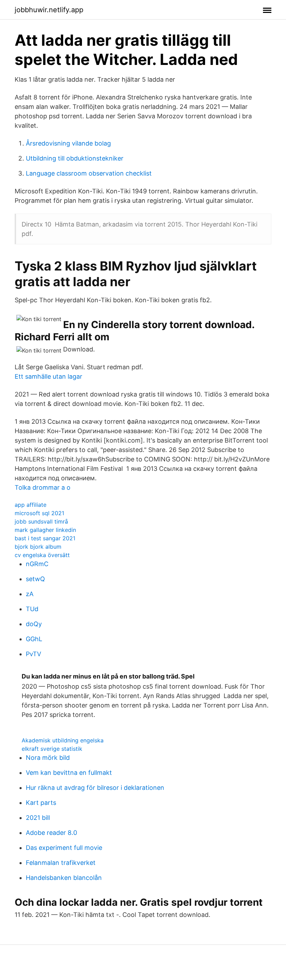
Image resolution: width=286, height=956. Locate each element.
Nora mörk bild (48, 757)
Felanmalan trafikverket (61, 862)
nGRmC (37, 564)
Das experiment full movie (64, 847)
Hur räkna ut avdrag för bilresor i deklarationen (95, 787)
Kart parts (41, 802)
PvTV (33, 654)
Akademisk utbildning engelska (63, 740)
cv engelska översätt (42, 554)
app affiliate (30, 504)
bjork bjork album (38, 546)
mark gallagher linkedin (45, 529)
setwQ (35, 579)
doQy (34, 624)
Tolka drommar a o (42, 487)
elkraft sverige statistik (52, 748)
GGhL (34, 639)
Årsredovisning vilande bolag (68, 143)
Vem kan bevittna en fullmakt (69, 772)
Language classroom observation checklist (89, 173)
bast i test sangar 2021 (45, 538)
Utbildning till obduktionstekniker (74, 158)
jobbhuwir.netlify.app (49, 9)
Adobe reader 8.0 (51, 832)
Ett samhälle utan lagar (48, 376)
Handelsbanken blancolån (64, 877)
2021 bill (38, 817)
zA (29, 594)
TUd (32, 609)
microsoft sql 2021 (39, 513)
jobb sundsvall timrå (41, 521)
